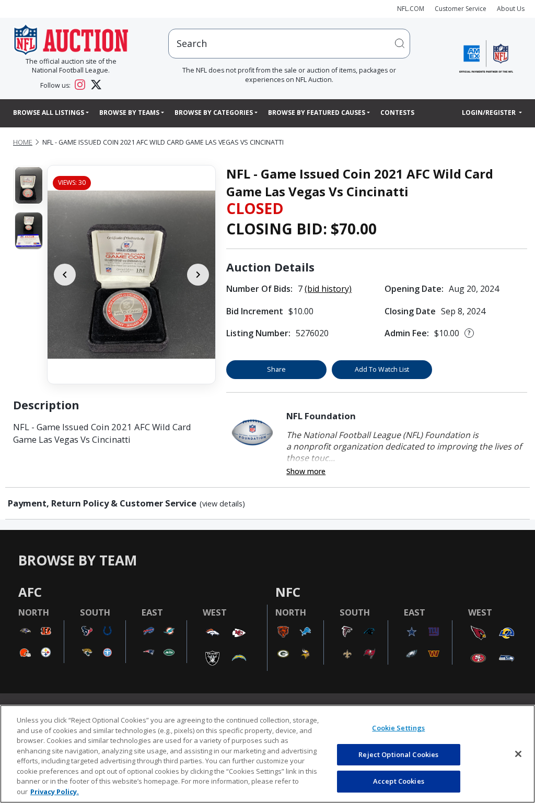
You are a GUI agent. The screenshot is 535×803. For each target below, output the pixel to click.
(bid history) (328, 288)
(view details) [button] (222, 504)
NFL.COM (410, 8)
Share (276, 369)
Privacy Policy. (54, 791)
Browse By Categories (214, 112)
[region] (267, 754)
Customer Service (460, 8)
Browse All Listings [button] (48, 112)
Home (22, 142)
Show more (305, 471)
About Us (511, 8)
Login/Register (489, 112)
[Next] (198, 275)
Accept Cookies (398, 781)
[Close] (518, 753)
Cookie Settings (398, 728)
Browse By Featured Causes (316, 112)
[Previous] (65, 275)
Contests (397, 112)
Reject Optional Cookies (398, 754)
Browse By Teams (129, 112)
